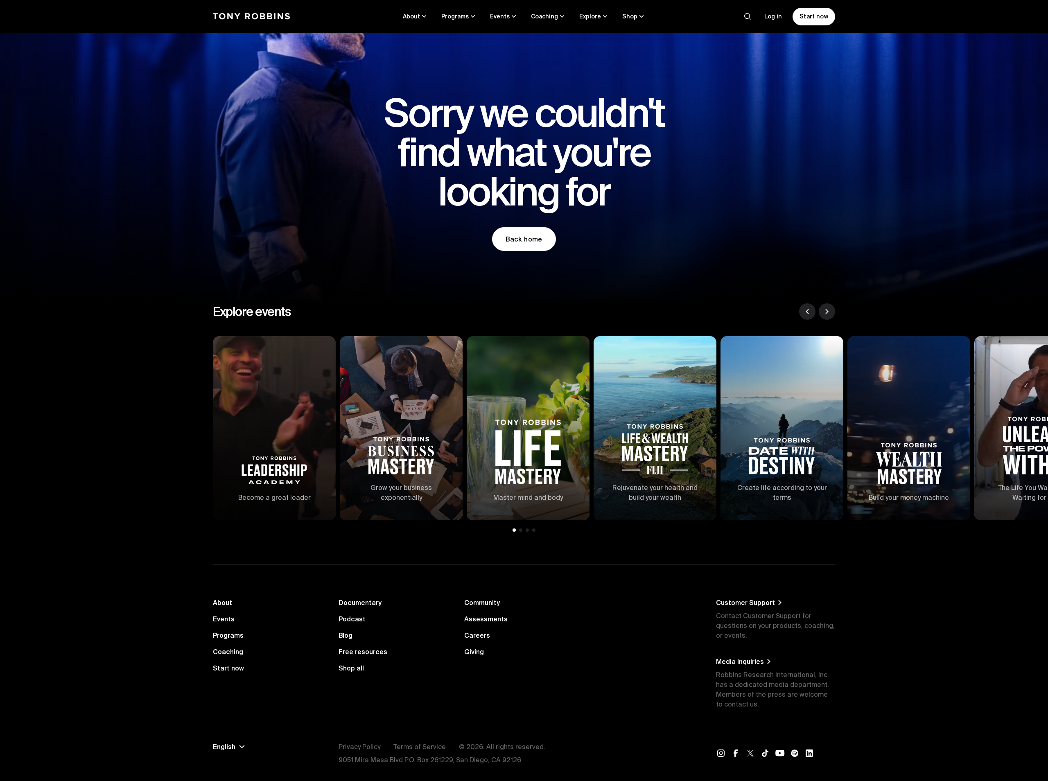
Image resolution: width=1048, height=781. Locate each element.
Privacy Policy (359, 746)
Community (482, 602)
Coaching (228, 651)
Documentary (360, 602)
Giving (474, 651)
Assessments (486, 619)
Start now (228, 668)
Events (224, 619)
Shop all (351, 668)
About (222, 602)
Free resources (363, 651)
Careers (477, 635)
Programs (228, 635)
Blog (345, 635)
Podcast (352, 619)
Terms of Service (419, 746)
